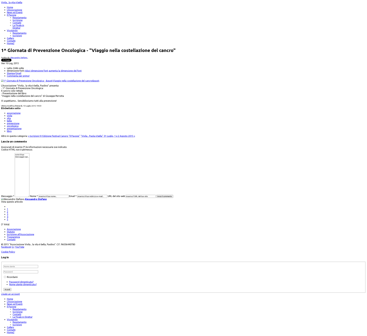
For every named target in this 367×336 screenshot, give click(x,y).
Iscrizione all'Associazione (20, 234)
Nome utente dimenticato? (23, 284)
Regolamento (20, 17)
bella (9, 121)
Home (10, 7)
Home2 (10, 43)
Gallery (10, 38)
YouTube (19, 247)
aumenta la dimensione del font (65, 70)
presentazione (14, 128)
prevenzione (13, 123)
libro (9, 131)
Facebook (6, 247)
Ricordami (12, 277)
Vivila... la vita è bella (11, 2)
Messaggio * (7, 196)
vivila (9, 115)
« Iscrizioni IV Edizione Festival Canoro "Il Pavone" (54, 136)
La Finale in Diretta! (18, 26)
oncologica (12, 126)
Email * (73, 196)
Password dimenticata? (21, 282)
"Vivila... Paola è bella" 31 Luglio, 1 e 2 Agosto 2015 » (108, 136)
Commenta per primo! (18, 76)
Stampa (11, 73)
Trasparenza (13, 237)
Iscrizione (18, 20)
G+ (13, 247)
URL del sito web (116, 196)
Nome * (34, 196)
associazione (14, 113)
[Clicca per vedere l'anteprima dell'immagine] (50, 80)
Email (18, 73)
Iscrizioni (17, 35)
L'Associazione (14, 10)
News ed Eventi (15, 12)
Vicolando (12, 30)
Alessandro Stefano (19, 58)
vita (9, 118)
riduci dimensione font (36, 70)
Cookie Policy (8, 252)
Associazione (14, 229)
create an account (10, 294)
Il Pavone (11, 15)
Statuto (11, 231)
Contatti (17, 22)
